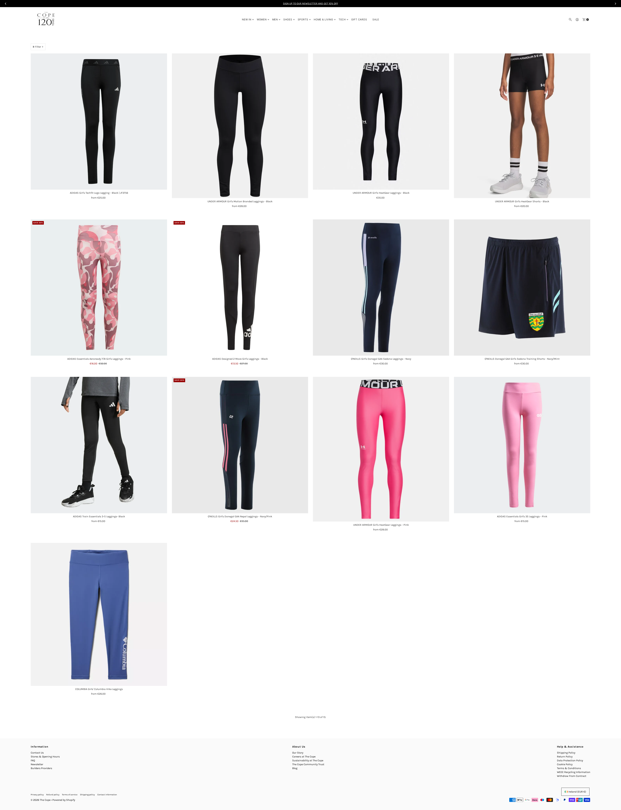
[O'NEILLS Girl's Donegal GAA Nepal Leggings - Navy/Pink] (240, 445)
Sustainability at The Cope (307, 760)
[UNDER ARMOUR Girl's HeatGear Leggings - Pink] (381, 449)
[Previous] (6, 3)
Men (275, 19)
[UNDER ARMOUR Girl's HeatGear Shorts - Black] (522, 125)
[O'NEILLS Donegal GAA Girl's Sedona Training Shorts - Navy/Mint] (522, 287)
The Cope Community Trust (308, 764)
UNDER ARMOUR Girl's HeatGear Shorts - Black (522, 201)
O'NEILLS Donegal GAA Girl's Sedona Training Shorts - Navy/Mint (522, 358)
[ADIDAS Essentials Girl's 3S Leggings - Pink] (522, 445)
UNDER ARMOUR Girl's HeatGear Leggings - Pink (381, 524)
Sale (375, 19)
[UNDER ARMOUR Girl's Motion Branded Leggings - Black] (240, 125)
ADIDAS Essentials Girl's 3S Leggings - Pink (522, 516)
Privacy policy (37, 794)
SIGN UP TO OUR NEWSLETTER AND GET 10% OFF (310, 3)
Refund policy (52, 794)
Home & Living (323, 19)
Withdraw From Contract (571, 775)
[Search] (570, 20)
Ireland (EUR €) (577, 791)
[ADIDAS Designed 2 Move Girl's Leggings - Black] (240, 287)
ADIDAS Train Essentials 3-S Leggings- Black (99, 516)
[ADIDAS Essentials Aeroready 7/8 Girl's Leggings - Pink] (99, 287)
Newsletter (37, 764)
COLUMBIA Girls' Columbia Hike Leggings (99, 689)
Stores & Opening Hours (45, 756)
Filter (38, 46)
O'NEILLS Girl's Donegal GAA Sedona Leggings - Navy (381, 358)
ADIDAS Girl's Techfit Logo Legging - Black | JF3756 (99, 192)
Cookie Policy (564, 764)
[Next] (615, 3)
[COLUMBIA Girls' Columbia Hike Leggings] (99, 614)
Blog (294, 768)
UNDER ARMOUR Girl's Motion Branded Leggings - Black (239, 201)
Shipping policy (87, 794)
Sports (303, 19)
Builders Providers (41, 768)
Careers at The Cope (304, 756)
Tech (342, 19)
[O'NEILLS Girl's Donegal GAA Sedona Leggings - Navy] (381, 287)
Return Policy (564, 756)
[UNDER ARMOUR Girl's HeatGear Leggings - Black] (381, 121)
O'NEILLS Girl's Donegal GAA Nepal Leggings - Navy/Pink (240, 516)
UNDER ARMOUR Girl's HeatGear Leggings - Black (381, 192)
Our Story (297, 752)
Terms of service (69, 794)
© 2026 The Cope (40, 799)
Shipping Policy (566, 752)
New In (246, 19)
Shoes (287, 19)
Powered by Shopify (63, 799)
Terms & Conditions (569, 768)
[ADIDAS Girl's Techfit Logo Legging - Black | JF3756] (99, 121)
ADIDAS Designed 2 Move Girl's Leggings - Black (240, 358)
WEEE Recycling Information (573, 772)
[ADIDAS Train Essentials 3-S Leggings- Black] (99, 445)
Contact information (107, 794)
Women (262, 19)
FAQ (33, 760)
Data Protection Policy (570, 760)
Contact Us (37, 752)
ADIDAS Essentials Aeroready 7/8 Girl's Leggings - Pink (99, 358)
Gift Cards (359, 19)
